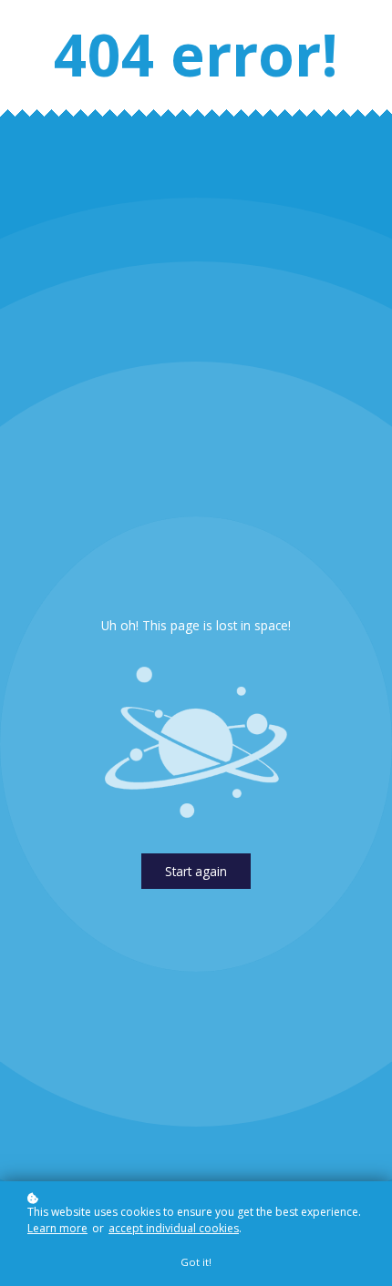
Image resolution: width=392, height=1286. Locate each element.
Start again (196, 871)
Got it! (196, 1262)
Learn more (57, 1228)
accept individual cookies (173, 1228)
